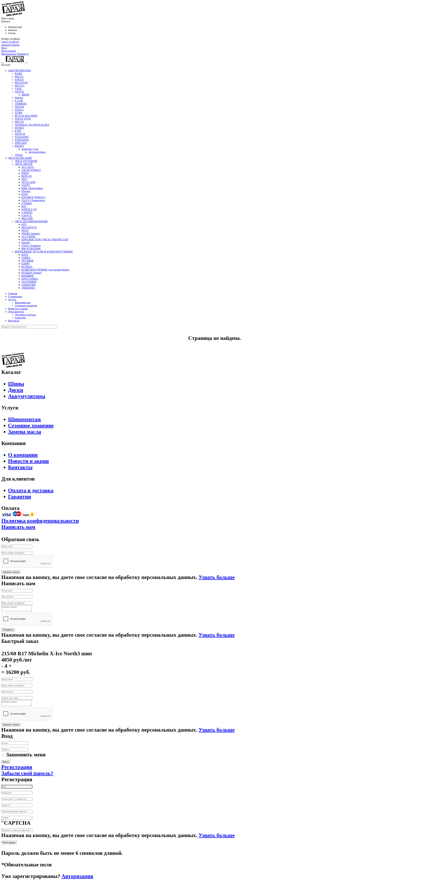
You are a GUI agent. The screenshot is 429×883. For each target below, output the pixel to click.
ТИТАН (19, 106)
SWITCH (20, 133)
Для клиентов (16, 311)
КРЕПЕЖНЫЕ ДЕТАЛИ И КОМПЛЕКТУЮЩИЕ (44, 251)
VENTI (25, 185)
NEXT (25, 230)
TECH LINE (28, 182)
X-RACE (26, 215)
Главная (12, 293)
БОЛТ (24, 254)
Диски (15, 390)
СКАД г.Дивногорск (33, 200)
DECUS (19, 121)
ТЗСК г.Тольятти (31, 245)
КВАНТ (19, 146)
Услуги (12, 299)
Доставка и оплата (25, 314)
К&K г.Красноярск (32, 188)
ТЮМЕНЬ (21, 103)
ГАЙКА (25, 257)
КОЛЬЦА (27, 266)
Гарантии (20, 317)
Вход (4, 47)
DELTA (19, 76)
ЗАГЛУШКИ (28, 281)
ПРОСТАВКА (29, 278)
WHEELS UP (29, 209)
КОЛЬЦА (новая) (31, 272)
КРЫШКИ (27, 275)
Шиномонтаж (22, 302)
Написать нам (18, 527)
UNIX (18, 88)
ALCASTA (27, 167)
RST (23, 206)
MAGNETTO (29, 227)
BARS (18, 73)
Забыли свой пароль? (27, 773)
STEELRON (22, 140)
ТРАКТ (19, 155)
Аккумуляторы (26, 396)
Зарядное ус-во (30, 149)
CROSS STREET (31, 170)
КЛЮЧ (25, 263)
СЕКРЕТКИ (28, 284)
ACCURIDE (28, 236)
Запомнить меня (26, 755)
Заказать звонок (10, 44)
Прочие (25, 191)
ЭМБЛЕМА (28, 287)
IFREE (25, 173)
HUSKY (19, 127)
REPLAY (26, 176)
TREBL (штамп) (30, 233)
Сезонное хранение (26, 305)
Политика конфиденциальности (40, 521)
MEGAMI (27, 218)
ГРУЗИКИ (27, 260)
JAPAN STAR (23, 118)
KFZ (24, 224)
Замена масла (24, 432)
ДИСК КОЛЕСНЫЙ (20, 158)
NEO (24, 179)
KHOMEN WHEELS (33, 197)
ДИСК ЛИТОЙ (24, 164)
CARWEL (27, 212)
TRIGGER (21, 143)
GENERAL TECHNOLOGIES (32, 124)
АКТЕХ (19, 91)
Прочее (19, 97)
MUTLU (19, 85)
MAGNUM (21, 82)
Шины (16, 384)
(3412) (10, 41)
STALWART (22, 136)
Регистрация (8, 50)
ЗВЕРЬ (25, 94)
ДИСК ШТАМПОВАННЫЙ (31, 221)
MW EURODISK (31, 248)
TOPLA (19, 109)
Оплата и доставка (30, 490)
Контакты (13, 320)
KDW (24, 194)
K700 (18, 130)
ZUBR (18, 112)
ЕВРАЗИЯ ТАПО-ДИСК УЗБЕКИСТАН (44, 239)
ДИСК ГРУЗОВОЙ (26, 161)
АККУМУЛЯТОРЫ (19, 70)
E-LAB (19, 100)
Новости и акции (18, 308)
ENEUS (19, 79)
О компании (15, 296)
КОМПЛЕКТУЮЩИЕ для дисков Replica (45, 269)
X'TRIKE (26, 203)
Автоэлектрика (37, 152)
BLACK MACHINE (26, 115)
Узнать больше (217, 577)
